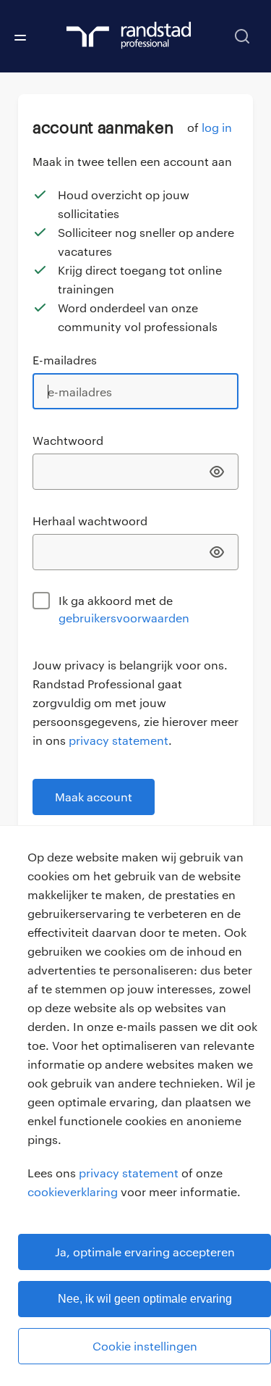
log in (217, 127)
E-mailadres (65, 360)
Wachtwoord (68, 440)
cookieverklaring (72, 1191)
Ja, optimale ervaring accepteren (145, 1251)
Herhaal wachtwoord (90, 520)
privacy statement (128, 1173)
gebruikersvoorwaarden (124, 618)
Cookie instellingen (145, 1346)
